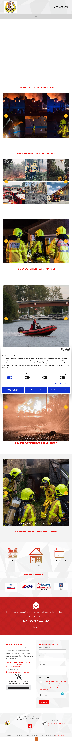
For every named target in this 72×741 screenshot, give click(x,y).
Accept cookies (18, 688)
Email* (41, 656)
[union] (61, 586)
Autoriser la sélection (36, 390)
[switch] (27, 377)
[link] (18, 677)
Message (42, 664)
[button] (36, 627)
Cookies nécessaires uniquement (13, 390)
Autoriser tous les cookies (59, 390)
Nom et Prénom (44, 647)
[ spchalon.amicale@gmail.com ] (18, 672)
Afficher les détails (61, 384)
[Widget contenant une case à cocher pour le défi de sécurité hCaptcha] (52, 695)
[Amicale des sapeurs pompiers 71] (14, 7)
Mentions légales (60, 735)
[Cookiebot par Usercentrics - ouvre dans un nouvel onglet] (62, 349)
